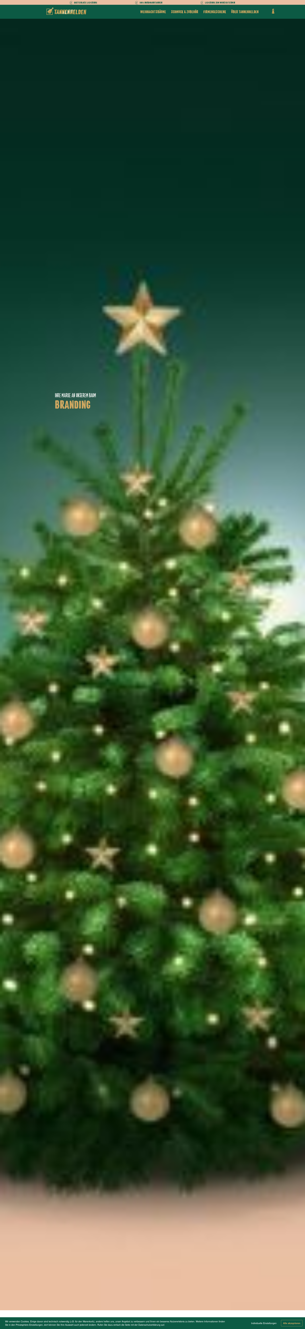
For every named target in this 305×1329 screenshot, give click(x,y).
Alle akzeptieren (291, 1323)
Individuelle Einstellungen (264, 1323)
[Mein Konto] (273, 11)
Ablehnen (239, 1323)
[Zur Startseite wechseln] (66, 11)
